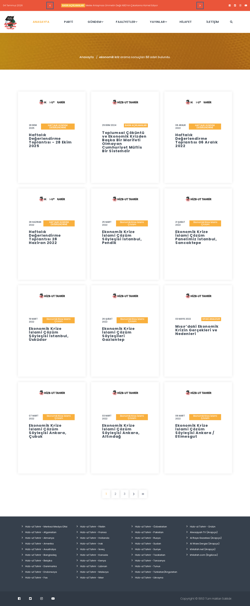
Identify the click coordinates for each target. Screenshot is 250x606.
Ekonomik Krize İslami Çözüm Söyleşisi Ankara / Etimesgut (194, 431)
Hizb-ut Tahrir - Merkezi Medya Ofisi (46, 526)
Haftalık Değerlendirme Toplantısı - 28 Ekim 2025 (50, 140)
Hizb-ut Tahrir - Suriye (148, 549)
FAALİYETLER (125, 22)
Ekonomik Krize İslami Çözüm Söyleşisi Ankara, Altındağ (121, 431)
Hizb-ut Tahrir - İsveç (92, 549)
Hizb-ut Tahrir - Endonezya (41, 572)
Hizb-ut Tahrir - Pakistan (149, 532)
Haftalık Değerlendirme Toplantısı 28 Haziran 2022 (45, 237)
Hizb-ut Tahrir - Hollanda (94, 538)
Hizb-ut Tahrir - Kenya (93, 560)
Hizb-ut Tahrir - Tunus (147, 566)
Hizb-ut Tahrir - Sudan (148, 543)
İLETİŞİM (212, 22)
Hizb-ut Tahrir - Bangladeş (41, 555)
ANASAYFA (41, 22)
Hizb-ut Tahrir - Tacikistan (150, 555)
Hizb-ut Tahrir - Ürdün (202, 526)
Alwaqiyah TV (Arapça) (204, 532)
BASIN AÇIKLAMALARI (73, 5)
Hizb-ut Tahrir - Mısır (92, 577)
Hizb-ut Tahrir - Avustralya (40, 549)
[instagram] (240, 5)
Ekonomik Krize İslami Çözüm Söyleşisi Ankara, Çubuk (47, 431)
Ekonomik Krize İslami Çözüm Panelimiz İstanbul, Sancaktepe (196, 237)
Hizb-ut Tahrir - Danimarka (41, 566)
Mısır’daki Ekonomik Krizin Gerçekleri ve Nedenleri (197, 330)
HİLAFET (186, 22)
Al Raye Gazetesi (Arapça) (206, 538)
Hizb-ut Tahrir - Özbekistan (151, 526)
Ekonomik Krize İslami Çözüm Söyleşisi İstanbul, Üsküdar (49, 334)
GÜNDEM (94, 22)
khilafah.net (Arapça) (202, 549)
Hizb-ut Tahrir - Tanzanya (150, 560)
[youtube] (246, 5)
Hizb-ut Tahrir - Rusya (148, 538)
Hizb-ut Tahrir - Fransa (93, 532)
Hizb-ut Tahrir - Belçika (38, 560)
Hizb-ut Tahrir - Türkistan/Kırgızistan (156, 572)
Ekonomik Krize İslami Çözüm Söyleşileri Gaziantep (118, 334)
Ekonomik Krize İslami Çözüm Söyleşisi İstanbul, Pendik (122, 237)
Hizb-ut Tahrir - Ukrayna (149, 577)
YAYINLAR (157, 22)
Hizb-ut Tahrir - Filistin (92, 526)
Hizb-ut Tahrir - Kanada (94, 555)
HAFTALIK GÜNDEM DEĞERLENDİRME (58, 126)
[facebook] (230, 5)
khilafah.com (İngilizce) (204, 555)
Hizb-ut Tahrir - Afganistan (40, 532)
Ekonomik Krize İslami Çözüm (132, 223)
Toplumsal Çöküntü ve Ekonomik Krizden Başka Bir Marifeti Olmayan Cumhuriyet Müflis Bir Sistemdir (124, 142)
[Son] (143, 494)
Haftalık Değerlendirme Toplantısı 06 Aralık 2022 (196, 140)
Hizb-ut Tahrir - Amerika (39, 543)
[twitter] (235, 5)
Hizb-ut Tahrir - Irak (91, 543)
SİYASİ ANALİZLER (211, 319)
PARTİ (68, 22)
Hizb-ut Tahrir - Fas (36, 577)
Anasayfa (86, 57)
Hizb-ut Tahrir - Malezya (94, 572)
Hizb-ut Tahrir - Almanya (39, 538)
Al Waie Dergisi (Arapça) (204, 543)
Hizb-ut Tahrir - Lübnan (93, 566)
